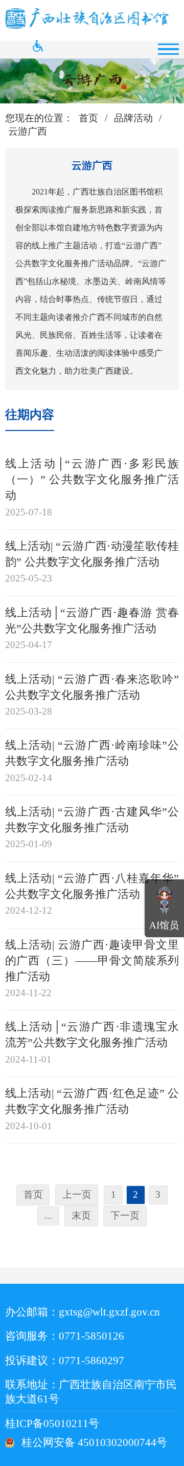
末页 (81, 1215)
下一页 (125, 1215)
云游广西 (27, 131)
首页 (88, 118)
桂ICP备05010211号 (64, 1423)
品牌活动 (133, 118)
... (48, 1215)
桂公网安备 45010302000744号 (94, 1442)
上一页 (76, 1194)
